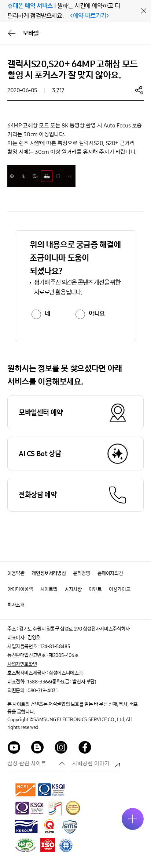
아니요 (97, 314)
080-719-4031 (42, 690)
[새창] (26, 789)
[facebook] (85, 749)
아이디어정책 (20, 589)
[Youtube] (14, 749)
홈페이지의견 (110, 573)
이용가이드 (119, 589)
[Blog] (37, 749)
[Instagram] (61, 749)
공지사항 (73, 589)
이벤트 (95, 589)
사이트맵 (48, 589)
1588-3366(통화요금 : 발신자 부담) (61, 682)
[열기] (133, 819)
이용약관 (15, 573)
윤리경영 (81, 573)
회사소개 (15, 605)
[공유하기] (139, 90)
